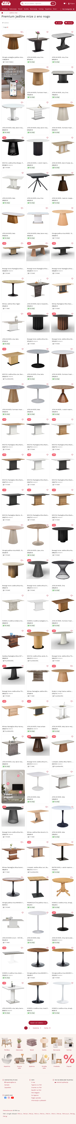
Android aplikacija (62, 1082)
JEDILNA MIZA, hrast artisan (36, 726)
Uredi (59, 23)
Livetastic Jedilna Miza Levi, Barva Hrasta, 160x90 (43, 867)
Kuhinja (41, 9)
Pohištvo (5, 9)
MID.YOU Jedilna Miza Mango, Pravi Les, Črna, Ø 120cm (20, 163)
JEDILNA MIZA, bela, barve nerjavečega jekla (16, 128)
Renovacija (33, 9)
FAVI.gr (5, 1116)
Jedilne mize (13, 13)
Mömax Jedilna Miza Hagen (11, 304)
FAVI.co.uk (65, 1113)
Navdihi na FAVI (36, 1090)
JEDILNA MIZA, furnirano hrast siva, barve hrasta (18, 409)
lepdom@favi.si (11, 1082)
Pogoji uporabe (36, 1098)
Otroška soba (44, 1067)
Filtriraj (70, 23)
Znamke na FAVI (36, 1087)
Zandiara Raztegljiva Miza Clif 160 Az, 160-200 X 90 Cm (20, 656)
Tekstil (20, 9)
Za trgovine (34, 1095)
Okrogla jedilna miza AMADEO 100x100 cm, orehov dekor (20, 902)
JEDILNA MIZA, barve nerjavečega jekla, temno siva (44, 304)
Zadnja (46, 1028)
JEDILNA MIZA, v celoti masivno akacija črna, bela (43, 163)
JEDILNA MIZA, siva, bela (10, 339)
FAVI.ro (36, 1113)
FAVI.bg (72, 1113)
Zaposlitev (7, 1087)
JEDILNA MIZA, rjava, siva (35, 550)
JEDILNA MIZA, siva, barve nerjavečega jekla (16, 762)
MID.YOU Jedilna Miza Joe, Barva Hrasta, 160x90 (17, 374)
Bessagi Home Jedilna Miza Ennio (38, 762)
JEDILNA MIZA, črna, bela (35, 374)
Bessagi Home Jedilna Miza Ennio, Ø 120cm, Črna (43, 585)
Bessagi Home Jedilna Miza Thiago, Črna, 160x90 (18, 691)
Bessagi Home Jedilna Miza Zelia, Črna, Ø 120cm (43, 339)
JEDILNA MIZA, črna (58, 585)
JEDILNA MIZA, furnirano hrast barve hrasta (41, 92)
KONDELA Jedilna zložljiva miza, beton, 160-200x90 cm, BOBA (22, 621)
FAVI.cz (20, 1113)
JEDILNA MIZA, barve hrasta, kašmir (63, 163)
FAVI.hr (48, 1113)
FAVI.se (59, 1113)
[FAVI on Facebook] (5, 1098)
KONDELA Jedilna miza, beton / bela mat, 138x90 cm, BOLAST (22, 973)
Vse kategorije (67, 9)
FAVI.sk (25, 1113)
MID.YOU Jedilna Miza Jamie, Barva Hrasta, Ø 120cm (44, 656)
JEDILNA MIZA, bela (8, 198)
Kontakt (6, 1085)
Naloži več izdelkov (36, 1023)
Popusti (69, 1066)
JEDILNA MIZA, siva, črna (35, 57)
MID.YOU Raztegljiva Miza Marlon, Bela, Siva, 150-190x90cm (46, 445)
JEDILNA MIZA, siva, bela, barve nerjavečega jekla (18, 1008)
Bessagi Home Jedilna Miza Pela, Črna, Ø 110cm (17, 832)
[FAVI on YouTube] (12, 1098)
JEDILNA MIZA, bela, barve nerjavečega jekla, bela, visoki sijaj (47, 233)
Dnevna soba (57, 9)
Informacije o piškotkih (38, 1100)
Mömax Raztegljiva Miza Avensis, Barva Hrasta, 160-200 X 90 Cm (23, 867)
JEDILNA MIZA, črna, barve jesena (63, 938)
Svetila (26, 9)
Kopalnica (48, 9)
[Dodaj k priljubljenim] (47, 32)
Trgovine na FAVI (36, 1085)
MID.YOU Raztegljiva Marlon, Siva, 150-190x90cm (18, 515)
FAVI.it (53, 1113)
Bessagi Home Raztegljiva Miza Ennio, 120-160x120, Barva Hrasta (48, 268)
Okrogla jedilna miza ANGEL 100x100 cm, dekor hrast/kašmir (22, 550)
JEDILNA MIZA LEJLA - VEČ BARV (13, 938)
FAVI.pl (31, 1113)
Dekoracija (12, 9)
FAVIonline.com (8, 1110)
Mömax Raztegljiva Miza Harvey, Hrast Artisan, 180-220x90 (21, 726)
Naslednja (36, 1028)
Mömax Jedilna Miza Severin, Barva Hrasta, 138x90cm (44, 832)
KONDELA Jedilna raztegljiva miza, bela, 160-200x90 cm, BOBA (47, 621)
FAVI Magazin (35, 1092)
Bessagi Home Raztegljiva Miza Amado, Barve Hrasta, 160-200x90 (23, 268)
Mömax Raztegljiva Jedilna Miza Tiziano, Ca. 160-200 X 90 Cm (47, 691)
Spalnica (32, 1066)
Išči (53, 3)
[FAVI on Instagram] (9, 1098)
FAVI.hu (42, 1113)
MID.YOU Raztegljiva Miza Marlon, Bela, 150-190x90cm (44, 480)
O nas (33, 1082)
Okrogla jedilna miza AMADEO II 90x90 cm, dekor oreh (45, 973)
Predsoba (57, 1066)
